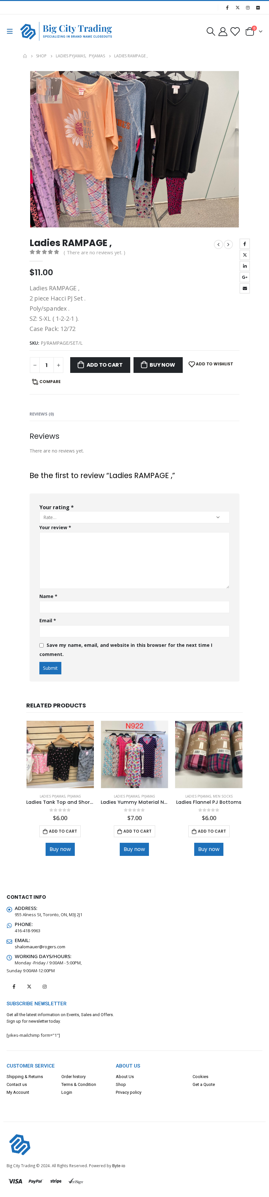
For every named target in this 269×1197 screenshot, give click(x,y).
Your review (55, 527)
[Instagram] (247, 7)
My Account (18, 1092)
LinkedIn (244, 266)
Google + (244, 277)
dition (90, 1084)
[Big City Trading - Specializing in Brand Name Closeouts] (33, 31)
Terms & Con (73, 1084)
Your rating (56, 507)
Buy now (162, 365)
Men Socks (223, 796)
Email (244, 288)
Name (48, 596)
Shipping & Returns (25, 1076)
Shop (121, 1084)
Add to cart (105, 365)
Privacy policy (128, 1092)
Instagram (44, 986)
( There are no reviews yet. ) (94, 252)
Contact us (17, 1084)
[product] (60, 754)
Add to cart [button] (63, 831)
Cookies (200, 1076)
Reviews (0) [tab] (42, 414)
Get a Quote (204, 1084)
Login (66, 1092)
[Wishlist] (235, 31)
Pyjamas (74, 796)
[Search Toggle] (211, 31)
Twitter (244, 255)
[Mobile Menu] (12, 31)
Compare (50, 381)
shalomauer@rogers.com (40, 947)
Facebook (244, 244)
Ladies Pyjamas (52, 796)
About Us (125, 1076)
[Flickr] (258, 7)
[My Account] (222, 31)
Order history (73, 1076)
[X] (237, 7)
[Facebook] (227, 7)
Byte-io (118, 1165)
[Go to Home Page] (25, 56)
